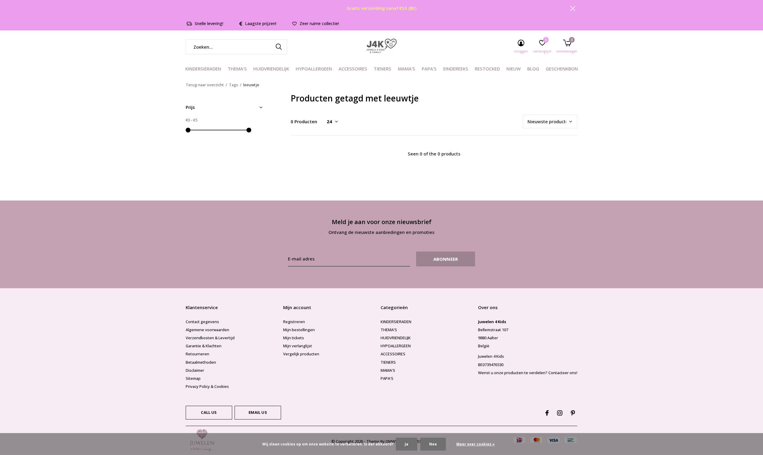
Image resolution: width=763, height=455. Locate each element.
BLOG (533, 69)
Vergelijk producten (301, 354)
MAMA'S (406, 69)
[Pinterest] (573, 412)
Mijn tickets (293, 337)
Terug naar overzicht (205, 84)
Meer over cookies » (475, 444)
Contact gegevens (202, 321)
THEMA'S (237, 69)
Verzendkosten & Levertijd (210, 337)
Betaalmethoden (201, 362)
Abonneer (445, 259)
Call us (209, 412)
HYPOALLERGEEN (314, 69)
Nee (433, 444)
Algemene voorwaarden (207, 329)
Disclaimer (195, 370)
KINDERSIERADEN (203, 69)
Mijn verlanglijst (297, 345)
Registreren (294, 321)
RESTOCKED (487, 69)
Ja (406, 444)
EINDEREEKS (455, 69)
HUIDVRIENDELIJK (271, 69)
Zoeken (278, 46)
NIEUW (513, 69)
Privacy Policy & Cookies (207, 386)
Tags (233, 84)
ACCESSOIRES (353, 69)
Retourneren (197, 354)
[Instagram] (559, 412)
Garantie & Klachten (203, 345)
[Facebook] (547, 412)
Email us (258, 412)
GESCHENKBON (562, 69)
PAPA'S (429, 69)
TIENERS (382, 69)
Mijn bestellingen (299, 329)
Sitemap (193, 378)
